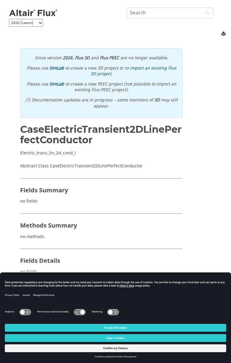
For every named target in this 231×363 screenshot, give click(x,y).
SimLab (56, 68)
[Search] (206, 13)
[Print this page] (224, 34)
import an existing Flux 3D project (133, 71)
